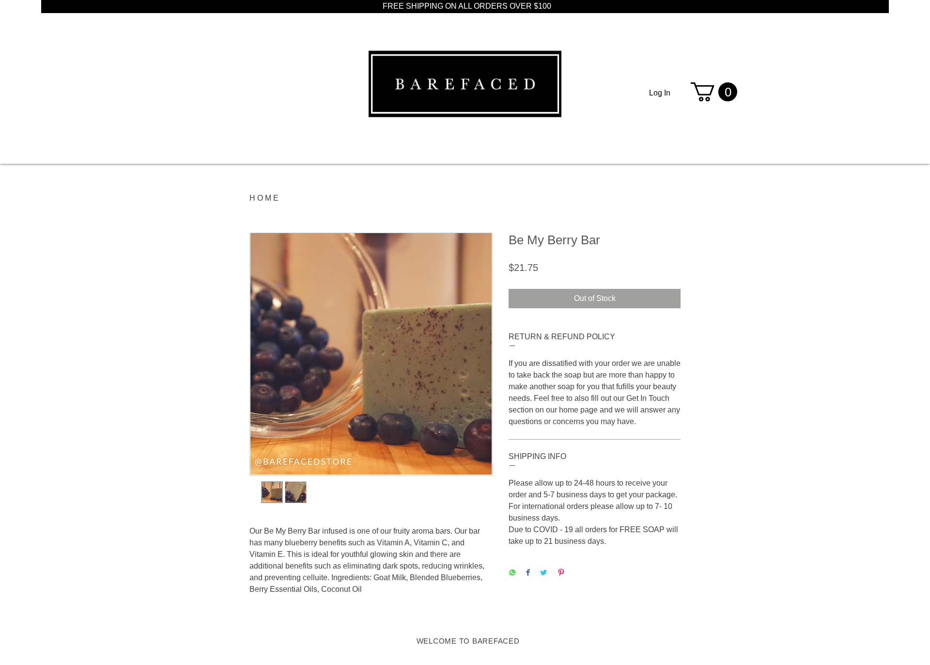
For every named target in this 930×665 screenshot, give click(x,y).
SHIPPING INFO (537, 456)
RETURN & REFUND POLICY (562, 336)
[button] (714, 91)
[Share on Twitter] (543, 573)
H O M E (264, 198)
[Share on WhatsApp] (512, 573)
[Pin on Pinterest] (561, 573)
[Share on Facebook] (528, 573)
